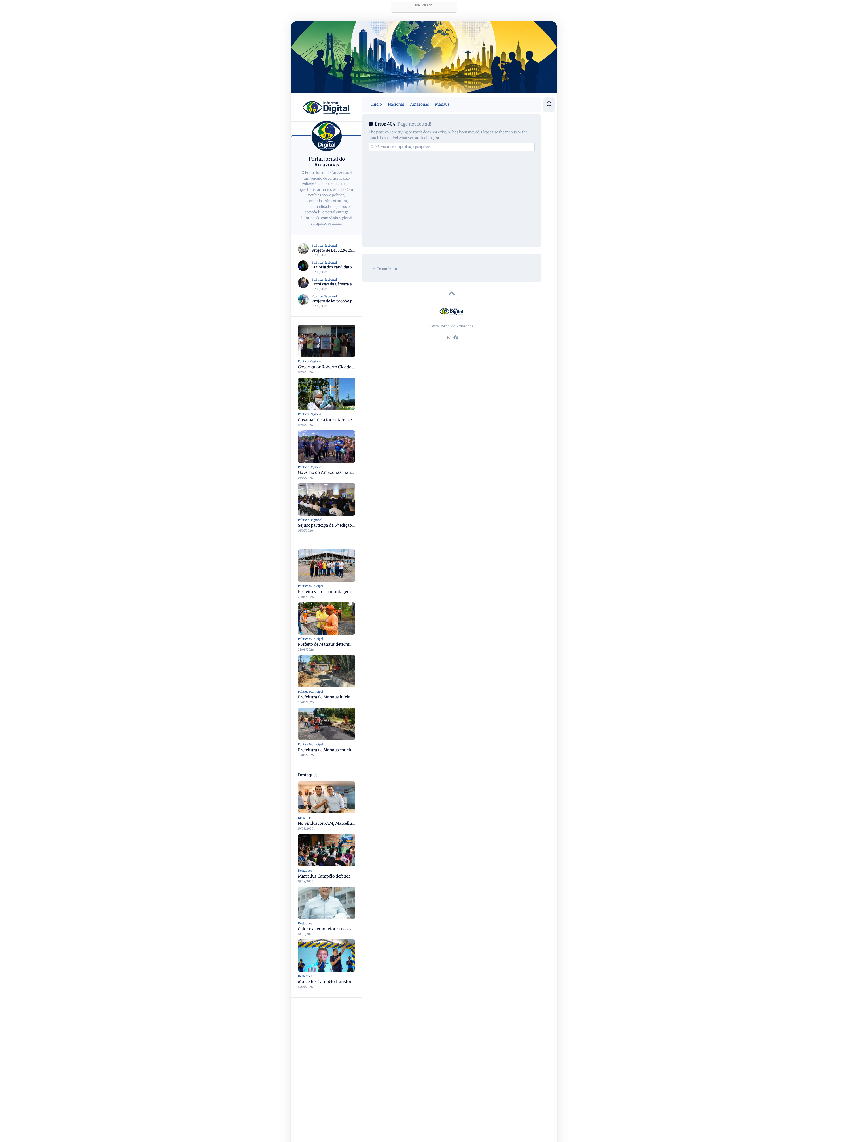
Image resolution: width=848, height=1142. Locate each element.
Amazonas (419, 104)
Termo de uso (387, 269)
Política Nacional (324, 245)
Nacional (396, 104)
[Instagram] (449, 337)
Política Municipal (310, 586)
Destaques (305, 818)
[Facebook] (455, 337)
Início (376, 104)
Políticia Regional (310, 361)
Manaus (442, 104)
